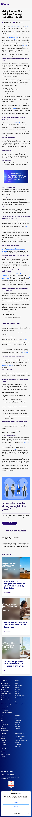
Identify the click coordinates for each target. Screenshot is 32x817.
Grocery (17, 699)
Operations (3, 726)
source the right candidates (14, 39)
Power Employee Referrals (5, 688)
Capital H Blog (11, 221)
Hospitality (17, 689)
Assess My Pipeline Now (9, 523)
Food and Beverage (19, 695)
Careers (3, 742)
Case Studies (18, 720)
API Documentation (5, 754)
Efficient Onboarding (6, 704)
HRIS (2, 722)
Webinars (17, 728)
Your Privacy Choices (20, 736)
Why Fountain (4, 683)
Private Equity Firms (19, 704)
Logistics (17, 687)
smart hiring (25, 45)
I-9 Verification (4, 710)
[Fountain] (8, 4)
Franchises (17, 702)
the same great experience (17, 449)
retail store (19, 26)
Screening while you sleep (5, 694)
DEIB (2, 720)
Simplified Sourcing (5, 685)
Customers (3, 744)
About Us (3, 738)
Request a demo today (15, 467)
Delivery (17, 693)
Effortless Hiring (5, 691)
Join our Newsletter (5, 748)
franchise (26, 26)
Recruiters (3, 728)
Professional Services (20, 697)
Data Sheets (18, 722)
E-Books (17, 724)
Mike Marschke (7, 22)
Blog (16, 718)
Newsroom (3, 740)
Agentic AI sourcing (5, 708)
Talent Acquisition (5, 730)
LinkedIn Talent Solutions (7, 365)
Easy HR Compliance (6, 706)
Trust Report (18, 744)
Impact (2, 746)
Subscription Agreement (21, 740)
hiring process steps (13, 37)
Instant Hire (26, 442)
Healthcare (17, 691)
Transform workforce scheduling (6, 701)
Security (17, 742)
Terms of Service (19, 738)
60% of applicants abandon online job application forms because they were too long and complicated (15, 250)
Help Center (4, 758)
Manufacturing (18, 685)
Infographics (18, 726)
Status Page (4, 756)
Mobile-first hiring (5, 697)
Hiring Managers (5, 724)
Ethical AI (17, 746)
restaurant (13, 26)
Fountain (14, 108)
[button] (30, 4)
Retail (16, 683)
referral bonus (25, 352)
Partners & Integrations (6, 712)
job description (17, 122)
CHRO (2, 718)
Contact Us (3, 736)
